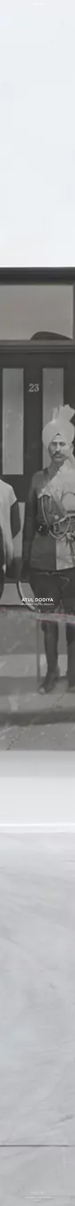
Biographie (34, 1193)
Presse (42, 1193)
